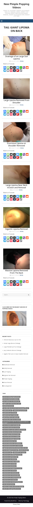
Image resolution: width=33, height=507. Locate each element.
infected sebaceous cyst (9, 441)
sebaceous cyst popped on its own (12, 468)
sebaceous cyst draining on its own (12, 454)
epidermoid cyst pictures (20, 410)
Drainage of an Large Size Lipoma (16, 57)
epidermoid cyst (7, 410)
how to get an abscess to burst (11, 434)
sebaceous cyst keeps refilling (11, 461)
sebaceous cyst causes (19, 452)
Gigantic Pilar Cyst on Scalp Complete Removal (16, 354)
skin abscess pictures (8, 484)
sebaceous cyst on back (9, 464)
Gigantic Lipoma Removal (16, 229)
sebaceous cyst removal (9, 470)
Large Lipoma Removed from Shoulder (16, 101)
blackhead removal (8, 406)
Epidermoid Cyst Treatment (10, 415)
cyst (27, 408)
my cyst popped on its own (10, 450)
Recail (22, 61)
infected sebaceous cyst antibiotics (12, 443)
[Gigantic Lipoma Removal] (16, 217)
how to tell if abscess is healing (11, 436)
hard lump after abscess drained (11, 419)
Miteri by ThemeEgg (23, 501)
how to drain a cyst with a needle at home (14, 429)
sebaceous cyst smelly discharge (11, 477)
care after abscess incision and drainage (13, 408)
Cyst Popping (7, 372)
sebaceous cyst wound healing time (12, 482)
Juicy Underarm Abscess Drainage (12, 350)
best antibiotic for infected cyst (11, 401)
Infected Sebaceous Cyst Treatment (12, 445)
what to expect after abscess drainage (13, 486)
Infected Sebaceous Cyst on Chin (12, 340)
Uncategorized (7, 386)
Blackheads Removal (9, 364)
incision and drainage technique (11, 439)
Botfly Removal (8, 368)
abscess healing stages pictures (11, 397)
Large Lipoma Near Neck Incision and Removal (16, 186)
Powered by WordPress (10, 501)
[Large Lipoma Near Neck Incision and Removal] (16, 174)
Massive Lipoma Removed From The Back (16, 271)
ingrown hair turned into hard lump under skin (15, 448)
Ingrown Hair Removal (9, 375)
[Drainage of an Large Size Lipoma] (16, 45)
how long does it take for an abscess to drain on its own (15, 422)
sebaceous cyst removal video (11, 475)
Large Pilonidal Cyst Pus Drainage (12, 347)
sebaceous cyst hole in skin (10, 457)
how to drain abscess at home (11, 427)
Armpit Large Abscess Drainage (12, 343)
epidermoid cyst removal (9, 412)
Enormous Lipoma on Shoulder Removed (16, 144)
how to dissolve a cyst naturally (11, 425)
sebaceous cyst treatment (10, 479)
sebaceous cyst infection (9, 459)
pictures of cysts (23, 450)
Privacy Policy (16, 504)
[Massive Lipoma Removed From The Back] (16, 259)
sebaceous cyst (7, 452)
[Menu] (1, 20)
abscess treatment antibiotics (11, 399)
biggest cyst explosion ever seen (11, 403)
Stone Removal (8, 382)
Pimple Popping (8, 379)
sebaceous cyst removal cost (10, 473)
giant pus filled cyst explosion (10, 417)
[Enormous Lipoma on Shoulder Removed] (16, 132)
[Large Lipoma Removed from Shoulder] (16, 88)
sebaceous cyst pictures (9, 466)
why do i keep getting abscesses (11, 489)
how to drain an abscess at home (12, 432)
